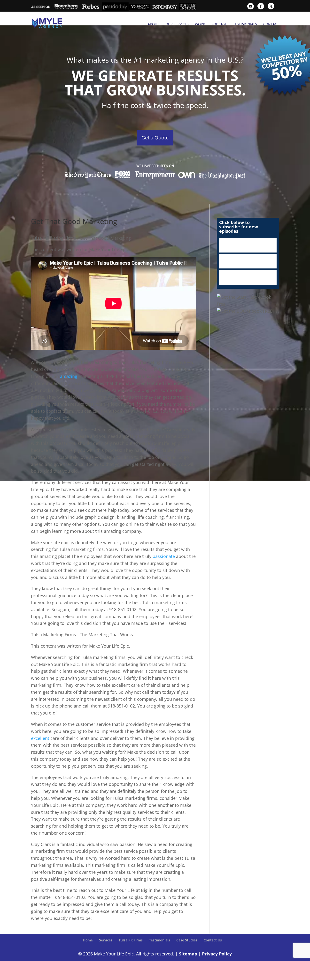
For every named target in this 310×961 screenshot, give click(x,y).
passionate (164, 556)
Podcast (219, 24)
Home (88, 940)
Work (200, 24)
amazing (68, 376)
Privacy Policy (217, 954)
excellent (40, 738)
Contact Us (213, 940)
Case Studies (186, 940)
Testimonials (245, 24)
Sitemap (188, 954)
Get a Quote (155, 137)
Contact (271, 24)
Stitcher (248, 261)
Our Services (177, 24)
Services (105, 940)
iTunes (248, 245)
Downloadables (248, 277)
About (153, 24)
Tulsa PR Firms (131, 940)
